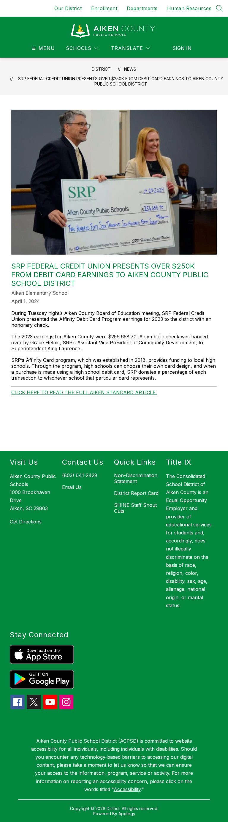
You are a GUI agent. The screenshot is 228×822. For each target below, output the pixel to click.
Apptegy (126, 813)
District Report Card (136, 493)
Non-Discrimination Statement (135, 478)
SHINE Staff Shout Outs (135, 508)
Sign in (181, 48)
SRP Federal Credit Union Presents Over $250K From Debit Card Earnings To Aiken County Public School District (120, 81)
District (101, 69)
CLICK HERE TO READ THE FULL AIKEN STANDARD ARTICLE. (84, 392)
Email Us (72, 487)
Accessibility (127, 789)
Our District (68, 8)
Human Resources (189, 8)
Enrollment (104, 8)
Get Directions (26, 522)
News (130, 69)
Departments (142, 8)
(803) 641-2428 (79, 475)
